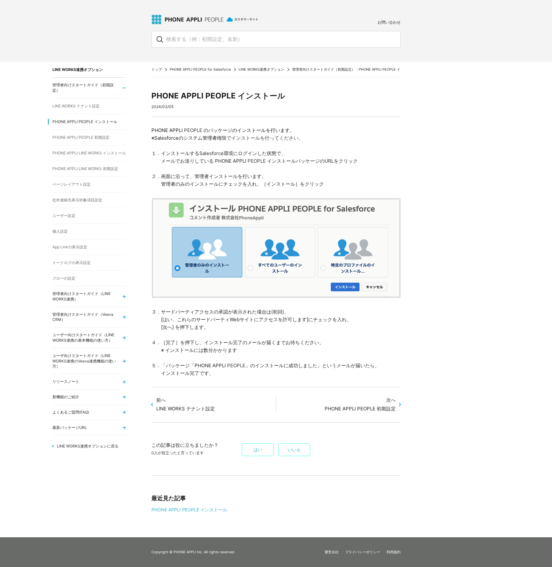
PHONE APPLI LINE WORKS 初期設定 (85, 168)
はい (257, 449)
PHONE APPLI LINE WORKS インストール (89, 153)
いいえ (294, 449)
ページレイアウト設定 (71, 184)
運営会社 (332, 552)
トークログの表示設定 (71, 262)
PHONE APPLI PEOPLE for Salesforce (200, 69)
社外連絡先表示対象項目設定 (77, 200)
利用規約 (394, 552)
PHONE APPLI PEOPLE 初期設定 (81, 137)
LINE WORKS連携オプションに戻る (88, 446)
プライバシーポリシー (362, 552)
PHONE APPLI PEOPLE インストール (189, 509)
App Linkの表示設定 (69, 247)
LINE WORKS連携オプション (261, 69)
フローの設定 (63, 278)
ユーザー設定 (63, 215)
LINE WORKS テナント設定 (76, 106)
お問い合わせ (389, 22)
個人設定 (60, 231)
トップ (156, 69)
